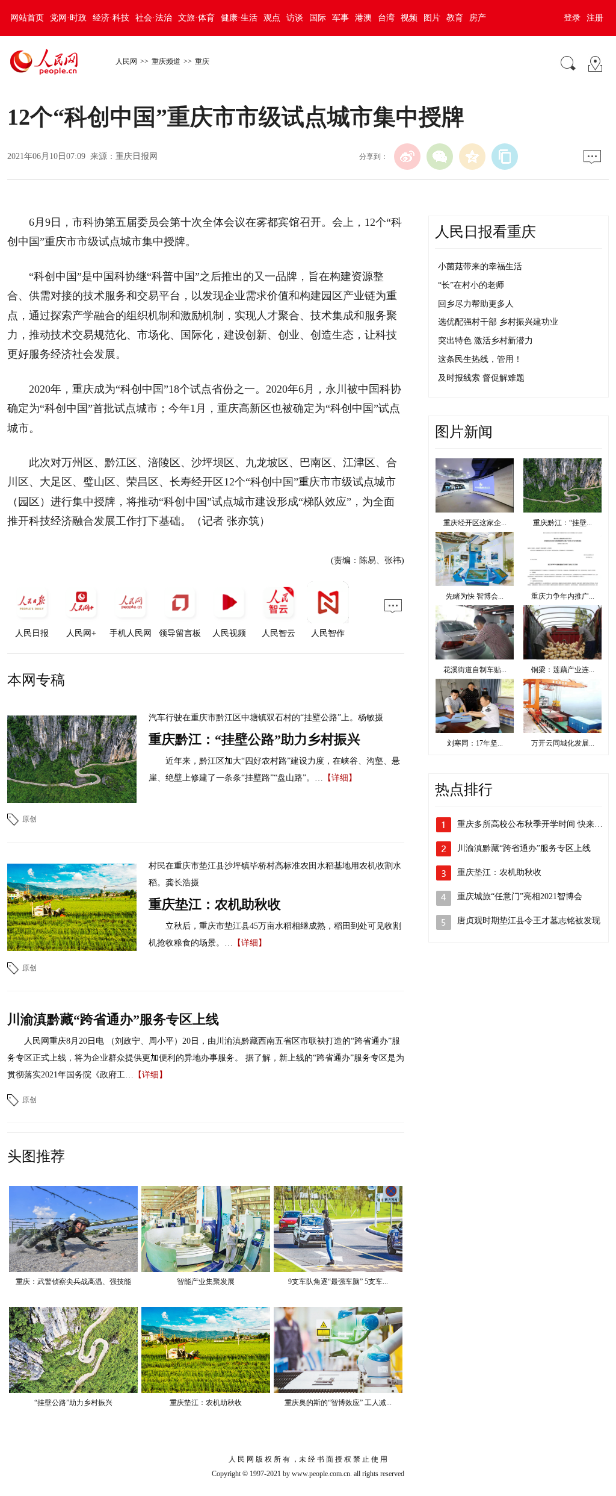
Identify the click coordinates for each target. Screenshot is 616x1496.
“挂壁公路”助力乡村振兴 (73, 1402)
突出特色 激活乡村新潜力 (485, 340)
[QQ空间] (472, 156)
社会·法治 (153, 17)
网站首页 (27, 17)
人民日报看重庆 (485, 232)
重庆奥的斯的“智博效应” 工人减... (338, 1402)
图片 (432, 17)
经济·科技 (111, 17)
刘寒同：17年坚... (475, 743)
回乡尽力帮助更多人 (476, 303)
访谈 (294, 17)
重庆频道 (166, 61)
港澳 (363, 17)
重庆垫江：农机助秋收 (215, 904)
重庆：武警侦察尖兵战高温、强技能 (73, 1281)
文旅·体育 (196, 17)
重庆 (202, 61)
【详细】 (340, 777)
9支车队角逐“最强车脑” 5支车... (338, 1281)
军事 (340, 17)
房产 (477, 17)
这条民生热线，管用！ (480, 359)
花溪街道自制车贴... (475, 669)
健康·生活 (239, 17)
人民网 (126, 61)
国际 (317, 17)
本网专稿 (36, 680)
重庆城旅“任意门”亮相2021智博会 (519, 896)
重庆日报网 (137, 156)
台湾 (386, 17)
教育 (454, 17)
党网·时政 (68, 17)
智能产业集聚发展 (206, 1281)
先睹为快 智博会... (475, 596)
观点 (271, 17)
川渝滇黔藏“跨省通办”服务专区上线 (113, 1019)
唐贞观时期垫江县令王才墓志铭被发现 (528, 920)
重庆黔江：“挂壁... (562, 523)
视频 (409, 17)
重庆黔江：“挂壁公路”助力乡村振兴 (254, 739)
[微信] (440, 156)
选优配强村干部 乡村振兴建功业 (498, 321)
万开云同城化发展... (562, 743)
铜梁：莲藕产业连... (562, 669)
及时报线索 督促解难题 (481, 377)
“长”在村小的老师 (471, 285)
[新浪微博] (407, 156)
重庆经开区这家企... (475, 523)
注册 (595, 17)
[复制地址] (504, 156)
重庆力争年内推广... (562, 596)
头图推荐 (36, 1156)
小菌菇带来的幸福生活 (480, 266)
